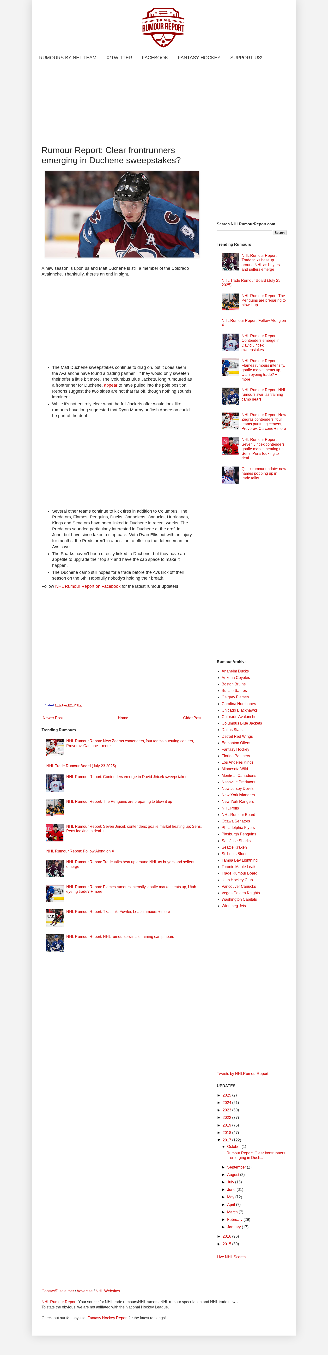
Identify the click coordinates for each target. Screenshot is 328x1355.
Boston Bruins (234, 684)
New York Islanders (238, 795)
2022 (227, 1117)
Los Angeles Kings (238, 762)
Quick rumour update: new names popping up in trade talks (264, 473)
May (231, 1197)
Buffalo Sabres (234, 691)
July (231, 1182)
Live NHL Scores (231, 1257)
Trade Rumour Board (239, 873)
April (231, 1205)
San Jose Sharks (236, 841)
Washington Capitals (239, 899)
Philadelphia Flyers (238, 828)
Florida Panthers (236, 756)
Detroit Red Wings (237, 736)
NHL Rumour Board (238, 815)
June (232, 1189)
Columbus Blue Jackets (242, 723)
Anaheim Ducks (235, 671)
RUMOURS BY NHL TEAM (68, 57)
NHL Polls (230, 808)
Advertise (85, 1291)
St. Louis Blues (234, 854)
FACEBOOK (155, 57)
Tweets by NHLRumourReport (242, 1074)
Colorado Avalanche (239, 717)
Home (123, 718)
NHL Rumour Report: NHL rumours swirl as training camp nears (120, 937)
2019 (227, 1125)
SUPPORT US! (246, 57)
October (234, 1147)
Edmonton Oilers (236, 743)
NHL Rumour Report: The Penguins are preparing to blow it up (119, 801)
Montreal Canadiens (239, 775)
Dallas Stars (232, 730)
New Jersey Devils (238, 788)
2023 (227, 1110)
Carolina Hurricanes (239, 704)
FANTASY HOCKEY (199, 57)
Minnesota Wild (235, 769)
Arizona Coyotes (236, 678)
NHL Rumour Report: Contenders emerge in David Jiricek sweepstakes (126, 777)
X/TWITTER (119, 57)
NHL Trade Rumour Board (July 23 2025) (81, 766)
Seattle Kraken (234, 847)
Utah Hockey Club (237, 880)
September (237, 1167)
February (235, 1219)
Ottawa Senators (236, 821)
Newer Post (53, 718)
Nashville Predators (238, 782)
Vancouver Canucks (239, 886)
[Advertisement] (122, 104)
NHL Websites (108, 1291)
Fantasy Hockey (235, 749)
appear (110, 385)
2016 (227, 1236)
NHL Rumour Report (59, 1302)
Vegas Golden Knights (241, 893)
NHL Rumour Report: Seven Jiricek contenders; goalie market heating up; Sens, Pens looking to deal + (263, 449)
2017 (227, 1140)
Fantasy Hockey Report (107, 1318)
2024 (227, 1103)
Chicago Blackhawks (240, 710)
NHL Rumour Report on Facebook (88, 586)
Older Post (192, 718)
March (233, 1212)
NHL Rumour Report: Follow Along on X (80, 851)
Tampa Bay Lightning (240, 860)
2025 (227, 1095)
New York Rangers (238, 801)
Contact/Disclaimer (58, 1291)
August (233, 1175)
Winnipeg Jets (234, 906)
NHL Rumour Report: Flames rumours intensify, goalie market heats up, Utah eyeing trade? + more (263, 370)
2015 (227, 1244)
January (234, 1227)
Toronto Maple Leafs (239, 867)
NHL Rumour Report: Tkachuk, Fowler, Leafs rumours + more (118, 912)
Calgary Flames (235, 697)
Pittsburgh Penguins (239, 834)
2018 (227, 1133)
